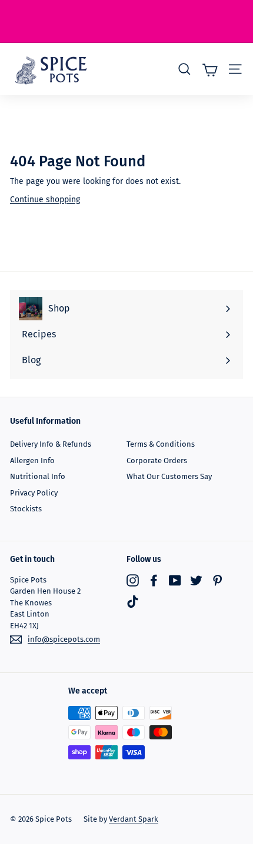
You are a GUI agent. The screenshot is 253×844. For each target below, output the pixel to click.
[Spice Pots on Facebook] (154, 580)
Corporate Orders (156, 460)
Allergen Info (32, 460)
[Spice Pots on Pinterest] (217, 580)
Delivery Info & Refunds (50, 444)
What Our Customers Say (169, 476)
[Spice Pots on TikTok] (132, 601)
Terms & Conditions (160, 444)
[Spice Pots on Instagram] (132, 580)
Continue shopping (45, 200)
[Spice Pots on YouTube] (175, 580)
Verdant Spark (133, 819)
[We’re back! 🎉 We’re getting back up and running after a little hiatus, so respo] (126, 21)
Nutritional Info (37, 476)
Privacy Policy (34, 492)
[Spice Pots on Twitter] (196, 580)
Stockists (26, 508)
